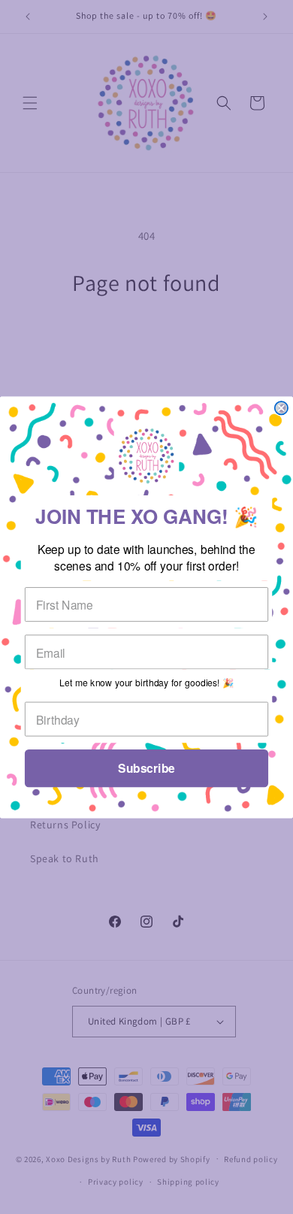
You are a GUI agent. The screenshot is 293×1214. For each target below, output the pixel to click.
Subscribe (146, 768)
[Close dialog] (281, 407)
